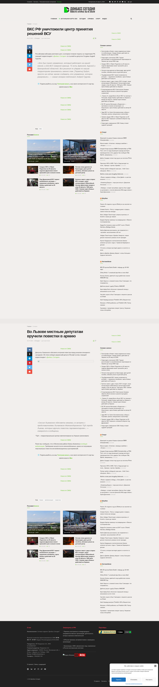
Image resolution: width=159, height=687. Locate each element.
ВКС (40, 129)
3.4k (84, 193)
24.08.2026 (32, 161)
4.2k (49, 175)
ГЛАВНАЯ (54, 19)
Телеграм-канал (63, 84)
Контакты (35, 1)
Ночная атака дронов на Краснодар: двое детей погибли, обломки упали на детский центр (84, 170)
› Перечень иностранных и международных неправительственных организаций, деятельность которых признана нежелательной (78, 633)
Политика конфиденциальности (134, 683)
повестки (58, 500)
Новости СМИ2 (66, 46)
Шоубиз (105, 198)
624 (84, 175)
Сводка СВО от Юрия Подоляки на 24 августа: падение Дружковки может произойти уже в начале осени (49, 170)
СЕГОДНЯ (82, 19)
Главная (29, 24)
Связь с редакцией (40, 664)
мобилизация (49, 500)
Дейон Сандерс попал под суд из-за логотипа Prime (116, 158)
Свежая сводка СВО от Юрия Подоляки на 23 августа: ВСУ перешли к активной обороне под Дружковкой (115, 118)
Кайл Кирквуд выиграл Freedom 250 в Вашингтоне (115, 300)
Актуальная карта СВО (69, 19)
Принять (118, 679)
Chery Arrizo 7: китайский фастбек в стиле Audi (114, 272)
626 (37, 532)
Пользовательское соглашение (48, 1)
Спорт (104, 132)
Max (71, 87)
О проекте (29, 1)
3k (48, 189)
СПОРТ (98, 19)
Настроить (149, 679)
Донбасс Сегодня (60, 56)
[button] (155, 666)
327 (73, 161)
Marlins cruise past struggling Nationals (111, 174)
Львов (41, 500)
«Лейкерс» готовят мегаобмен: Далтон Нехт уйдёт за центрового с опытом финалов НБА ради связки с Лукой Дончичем (116, 190)
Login (130, 1)
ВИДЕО (104, 19)
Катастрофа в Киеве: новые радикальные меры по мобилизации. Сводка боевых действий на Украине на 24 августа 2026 (42, 156)
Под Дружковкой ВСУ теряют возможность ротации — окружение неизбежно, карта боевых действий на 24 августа (49, 183)
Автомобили (106, 261)
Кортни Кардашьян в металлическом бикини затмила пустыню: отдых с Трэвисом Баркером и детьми (115, 243)
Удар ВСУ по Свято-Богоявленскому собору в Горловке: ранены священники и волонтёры (115, 113)
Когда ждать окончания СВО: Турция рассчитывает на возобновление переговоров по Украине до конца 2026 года (79, 156)
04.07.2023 (30, 38)
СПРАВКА (91, 19)
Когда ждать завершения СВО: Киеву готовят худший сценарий (115, 124)
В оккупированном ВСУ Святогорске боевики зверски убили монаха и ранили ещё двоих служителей (115, 91)
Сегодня (35, 24)
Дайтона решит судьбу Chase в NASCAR (112, 286)
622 (37, 161)
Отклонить (133, 679)
